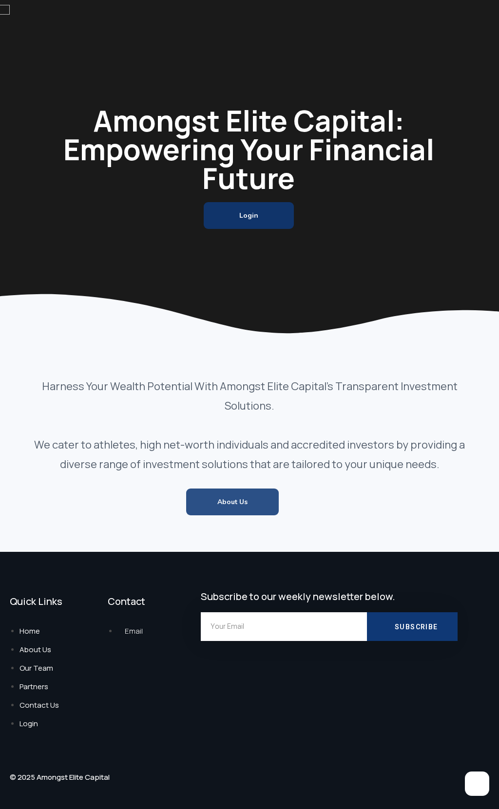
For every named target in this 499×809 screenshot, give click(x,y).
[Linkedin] (477, 783)
